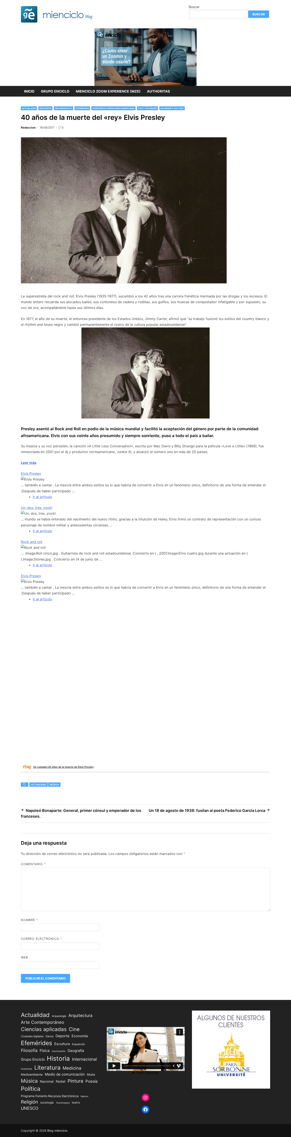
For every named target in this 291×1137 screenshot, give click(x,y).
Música (54, 784)
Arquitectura (80, 1015)
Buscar (194, 7)
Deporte (62, 1036)
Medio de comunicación (65, 1074)
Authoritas (158, 91)
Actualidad (29, 108)
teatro (76, 1102)
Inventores (26, 1068)
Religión (29, 1102)
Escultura (62, 1044)
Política (30, 1088)
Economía (80, 1036)
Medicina (72, 1068)
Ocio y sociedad (147, 108)
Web (24, 957)
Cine (74, 1029)
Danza (49, 1036)
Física (45, 1050)
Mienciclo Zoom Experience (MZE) (108, 91)
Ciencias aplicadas (44, 1029)
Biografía (45, 108)
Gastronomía (58, 1051)
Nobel (60, 1081)
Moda (91, 1074)
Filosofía (29, 1050)
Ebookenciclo (63, 108)
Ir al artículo (42, 497)
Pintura (75, 1081)
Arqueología (59, 1016)
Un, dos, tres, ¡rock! (36, 507)
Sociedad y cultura (172, 108)
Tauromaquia (63, 1102)
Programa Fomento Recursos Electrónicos (50, 1096)
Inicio (29, 91)
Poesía (91, 1081)
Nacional (47, 1081)
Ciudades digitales (32, 1036)
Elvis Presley (31, 473)
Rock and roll (31, 542)
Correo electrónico (41, 938)
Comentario (33, 864)
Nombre (29, 920)
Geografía (76, 1051)
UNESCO (29, 1108)
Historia (58, 1058)
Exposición (78, 1044)
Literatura (47, 1067)
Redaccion (28, 127)
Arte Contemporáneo (42, 1022)
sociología (47, 1102)
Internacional (84, 1059)
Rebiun (84, 1096)
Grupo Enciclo (55, 91)
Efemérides (82, 108)
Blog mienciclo (57, 1130)
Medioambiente (32, 1074)
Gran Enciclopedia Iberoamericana (113, 108)
